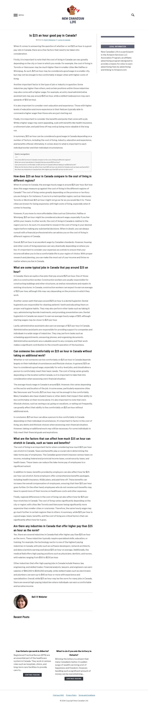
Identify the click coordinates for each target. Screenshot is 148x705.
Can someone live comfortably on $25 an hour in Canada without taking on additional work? (45, 165)
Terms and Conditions (87, 695)
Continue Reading (32, 675)
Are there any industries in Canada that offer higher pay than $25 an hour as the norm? (44, 169)
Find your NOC (58, 695)
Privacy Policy (71, 695)
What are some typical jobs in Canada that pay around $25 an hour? (37, 162)
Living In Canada (64, 40)
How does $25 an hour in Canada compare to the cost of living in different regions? (43, 160)
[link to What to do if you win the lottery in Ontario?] (74, 634)
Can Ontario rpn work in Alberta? (32, 651)
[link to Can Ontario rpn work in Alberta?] (32, 634)
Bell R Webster (50, 40)
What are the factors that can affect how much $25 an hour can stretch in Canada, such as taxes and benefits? (52, 167)
